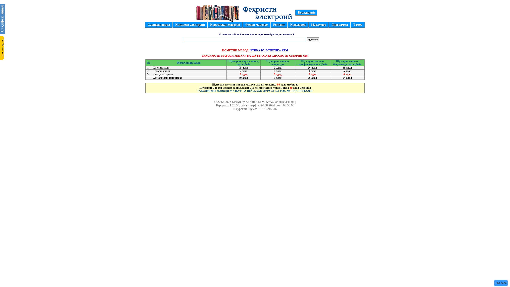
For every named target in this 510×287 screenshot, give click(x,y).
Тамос (357, 24)
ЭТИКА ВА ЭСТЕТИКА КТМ (269, 50)
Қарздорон (298, 24)
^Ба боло (501, 282)
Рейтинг (279, 24)
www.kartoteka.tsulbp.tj (281, 101)
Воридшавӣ (306, 12)
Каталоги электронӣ (190, 24)
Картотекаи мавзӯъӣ (225, 24)
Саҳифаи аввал (159, 24)
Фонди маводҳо (256, 24)
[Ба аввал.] (2, 32)
